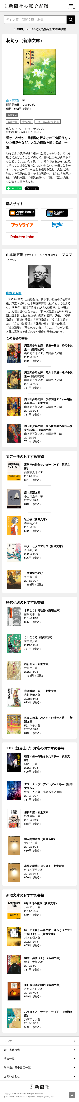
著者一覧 (9, 1058)
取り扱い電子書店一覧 (17, 1067)
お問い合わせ (12, 1076)
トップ (8, 1041)
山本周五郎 (13, 100)
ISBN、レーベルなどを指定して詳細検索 (41, 29)
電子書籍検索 (12, 1050)
